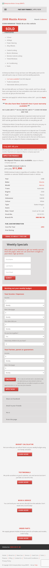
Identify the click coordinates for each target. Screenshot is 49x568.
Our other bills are (10, 321)
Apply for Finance (11, 156)
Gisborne (43, 19)
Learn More (23, 454)
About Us (11, 555)
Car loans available (13, 79)
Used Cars (35, 555)
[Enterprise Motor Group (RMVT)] (24, 3)
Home (4, 555)
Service (27, 555)
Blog (10, 558)
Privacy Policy (6, 561)
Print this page (11, 419)
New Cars (20, 555)
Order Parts (24, 528)
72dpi (35, 565)
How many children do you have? (15, 341)
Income (7, 298)
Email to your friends (13, 406)
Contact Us (18, 558)
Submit (9, 278)
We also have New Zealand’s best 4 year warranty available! (25, 105)
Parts (42, 555)
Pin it (8, 413)
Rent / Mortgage (10, 309)
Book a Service (24, 500)
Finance (4, 558)
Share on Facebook (13, 399)
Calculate (10, 379)
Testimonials (25, 472)
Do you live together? (11, 333)
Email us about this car (16, 236)
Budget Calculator (24, 444)
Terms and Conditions (31, 558)
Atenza (41, 185)
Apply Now (10, 389)
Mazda (41, 182)
